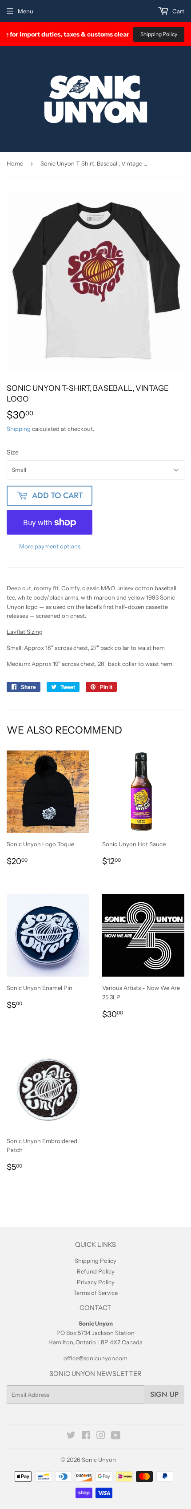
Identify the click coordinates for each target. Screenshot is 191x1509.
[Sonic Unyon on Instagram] (100, 1436)
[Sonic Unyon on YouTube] (115, 1436)
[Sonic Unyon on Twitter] (71, 1436)
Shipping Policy (158, 34)
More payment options (49, 546)
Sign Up (164, 1394)
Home (15, 163)
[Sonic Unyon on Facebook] (86, 1436)
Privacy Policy (96, 1282)
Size (13, 452)
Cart (177, 11)
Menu (25, 11)
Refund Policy (96, 1271)
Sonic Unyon (99, 1459)
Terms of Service (95, 1292)
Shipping (19, 428)
